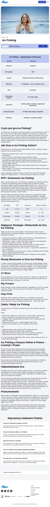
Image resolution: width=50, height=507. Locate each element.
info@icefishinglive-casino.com (35, 495)
